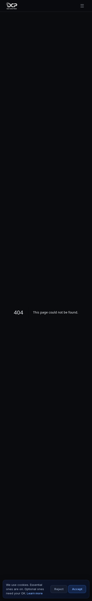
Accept (77, 589)
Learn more (35, 593)
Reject (58, 589)
